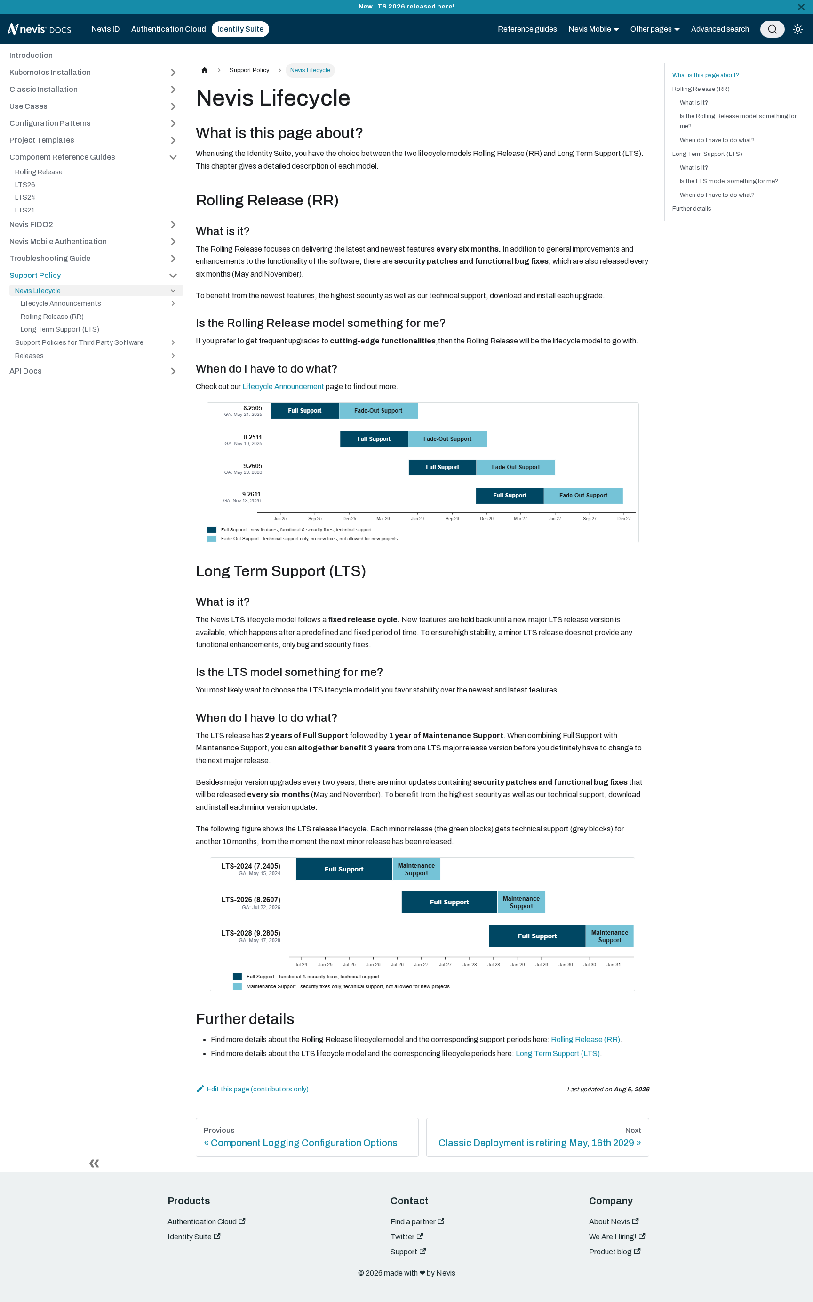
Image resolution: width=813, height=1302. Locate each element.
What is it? (694, 102)
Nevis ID (106, 29)
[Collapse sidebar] (94, 1163)
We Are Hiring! (613, 1237)
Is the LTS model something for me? (729, 181)
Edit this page (228, 1089)
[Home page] (205, 70)
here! (445, 6)
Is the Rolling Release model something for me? (738, 121)
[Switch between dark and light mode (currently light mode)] (797, 29)
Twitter (402, 1237)
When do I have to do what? (717, 140)
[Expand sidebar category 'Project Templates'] (173, 140)
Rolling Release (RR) (585, 1039)
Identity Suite (240, 29)
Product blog (610, 1252)
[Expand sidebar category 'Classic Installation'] (173, 89)
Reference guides (527, 29)
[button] (93, 157)
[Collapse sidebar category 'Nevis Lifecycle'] (173, 290)
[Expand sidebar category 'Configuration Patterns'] (173, 123)
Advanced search (720, 29)
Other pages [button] (651, 29)
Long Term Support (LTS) (558, 1054)
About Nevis (609, 1222)
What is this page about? (705, 75)
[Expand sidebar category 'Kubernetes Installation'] (173, 72)
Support (404, 1252)
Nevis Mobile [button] (589, 29)
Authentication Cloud (168, 29)
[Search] (772, 29)
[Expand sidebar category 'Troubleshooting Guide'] (173, 258)
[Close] (801, 7)
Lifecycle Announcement (283, 386)
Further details (691, 208)
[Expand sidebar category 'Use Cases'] (173, 106)
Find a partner (413, 1222)
